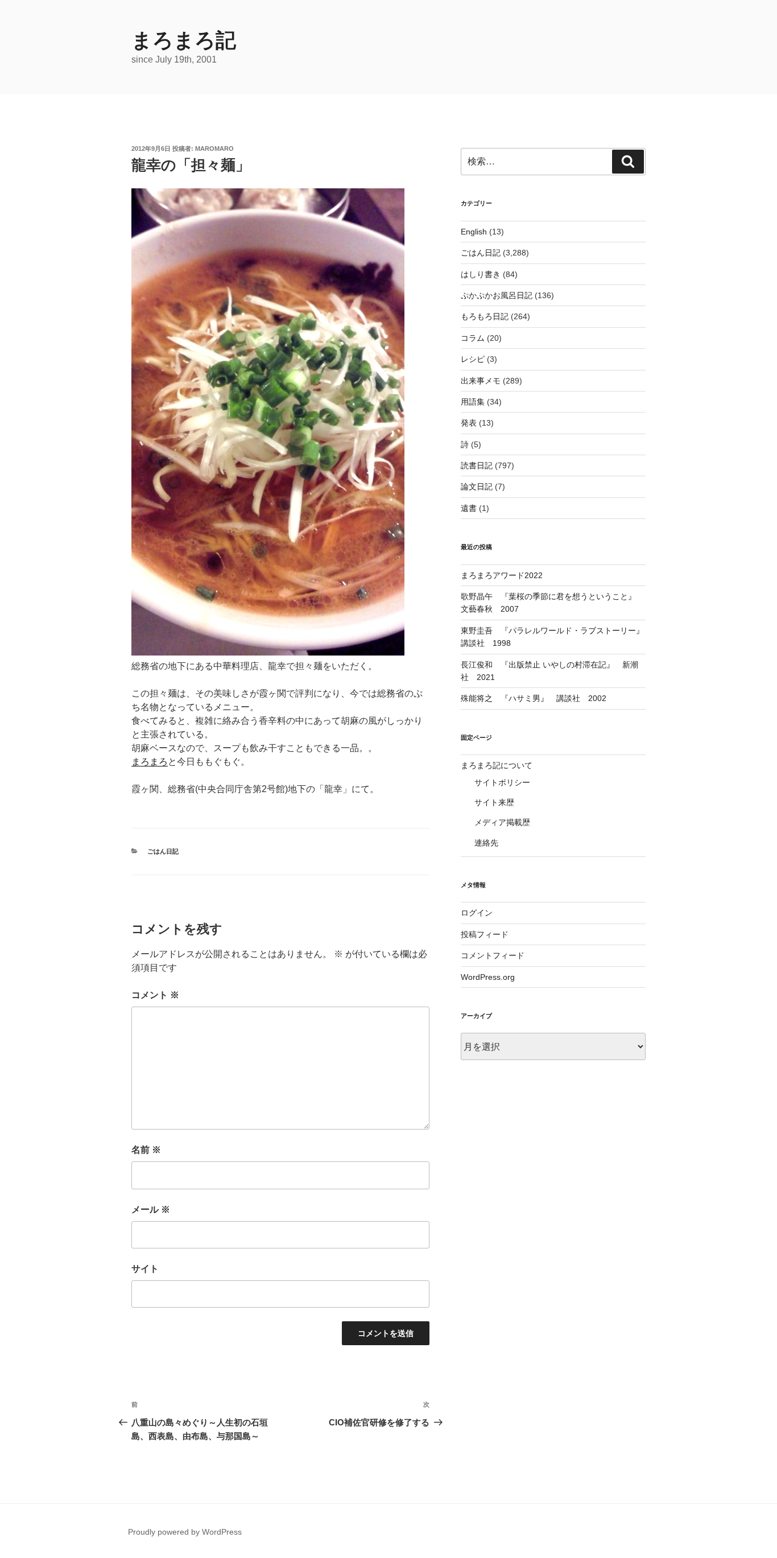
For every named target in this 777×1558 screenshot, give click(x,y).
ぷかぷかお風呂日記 (496, 295)
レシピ (473, 359)
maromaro (214, 148)
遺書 (469, 508)
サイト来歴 (494, 802)
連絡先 (486, 842)
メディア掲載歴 (502, 822)
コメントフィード (492, 955)
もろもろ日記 (485, 316)
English (474, 231)
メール (150, 1209)
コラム (473, 338)
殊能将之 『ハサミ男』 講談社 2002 (533, 698)
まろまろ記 (183, 40)
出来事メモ (481, 380)
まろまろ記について (496, 765)
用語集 (473, 401)
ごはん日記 (163, 851)
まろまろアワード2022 (502, 575)
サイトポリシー (502, 782)
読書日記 (477, 465)
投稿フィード (485, 934)
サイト (145, 1268)
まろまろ (149, 761)
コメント (155, 995)
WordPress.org (488, 977)
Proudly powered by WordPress (185, 1531)
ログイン (477, 912)
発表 (469, 422)
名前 (146, 1150)
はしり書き (481, 274)
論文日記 (477, 486)
